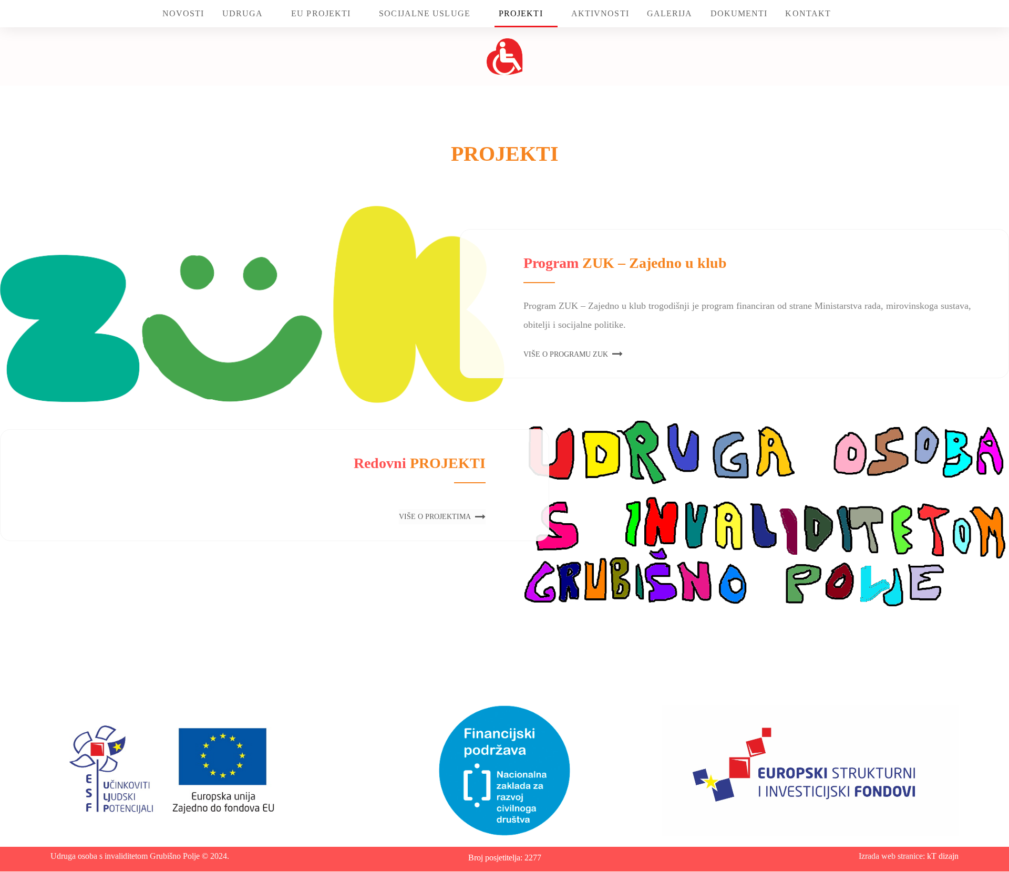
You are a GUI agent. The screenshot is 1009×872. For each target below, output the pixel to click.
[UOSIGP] (505, 56)
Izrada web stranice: (893, 856)
